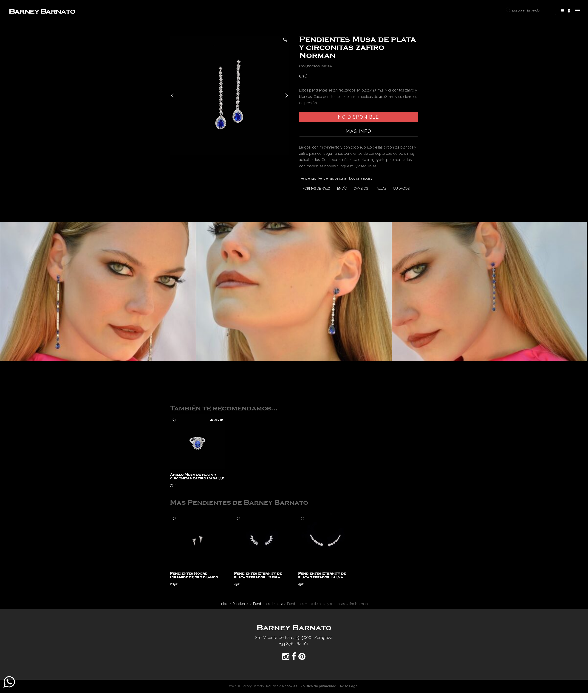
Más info (358, 131)
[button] (174, 420)
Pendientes (308, 178)
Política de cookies (281, 686)
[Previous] (172, 95)
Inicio (224, 604)
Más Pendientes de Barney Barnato (239, 503)
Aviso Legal (349, 686)
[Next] (286, 95)
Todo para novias (360, 178)
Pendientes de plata (332, 178)
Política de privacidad (318, 686)
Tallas (380, 188)
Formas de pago (316, 188)
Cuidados (401, 188)
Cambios (361, 188)
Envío (342, 188)
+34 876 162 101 (293, 643)
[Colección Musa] (98, 291)
